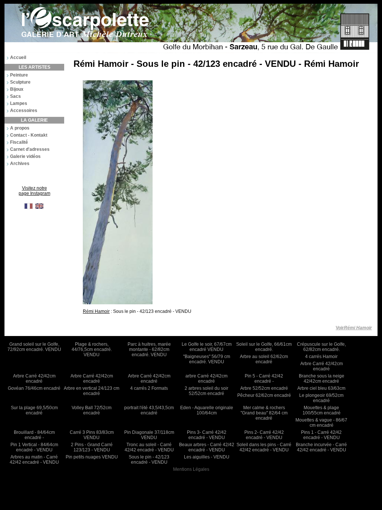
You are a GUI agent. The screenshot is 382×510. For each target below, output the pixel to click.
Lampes (18, 103)
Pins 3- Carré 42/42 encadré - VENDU (206, 435)
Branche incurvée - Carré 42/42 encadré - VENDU (321, 447)
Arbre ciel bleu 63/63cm (321, 388)
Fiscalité (19, 142)
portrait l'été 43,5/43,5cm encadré (149, 410)
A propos (19, 128)
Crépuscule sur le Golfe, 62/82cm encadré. (321, 347)
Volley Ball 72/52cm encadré (92, 410)
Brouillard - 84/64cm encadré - (34, 435)
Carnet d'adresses (30, 149)
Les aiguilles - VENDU (206, 457)
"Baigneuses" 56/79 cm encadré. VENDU (206, 359)
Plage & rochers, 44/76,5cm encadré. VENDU (92, 349)
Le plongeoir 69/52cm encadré (321, 398)
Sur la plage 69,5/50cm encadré (34, 410)
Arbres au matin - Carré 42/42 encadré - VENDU (34, 459)
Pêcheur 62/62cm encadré (264, 395)
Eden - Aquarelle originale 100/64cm (206, 410)
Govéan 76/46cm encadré (34, 388)
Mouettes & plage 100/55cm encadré (322, 410)
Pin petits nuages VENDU (92, 457)
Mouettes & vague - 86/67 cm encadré (321, 422)
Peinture (19, 75)
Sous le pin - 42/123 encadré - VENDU (149, 459)
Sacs (15, 96)
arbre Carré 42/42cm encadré (206, 378)
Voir (354, 327)
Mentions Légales (191, 469)
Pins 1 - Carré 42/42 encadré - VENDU (321, 435)
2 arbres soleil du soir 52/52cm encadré (206, 391)
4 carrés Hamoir (321, 356)
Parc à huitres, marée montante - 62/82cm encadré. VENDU (149, 349)
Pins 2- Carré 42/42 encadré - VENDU (264, 435)
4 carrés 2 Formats (149, 388)
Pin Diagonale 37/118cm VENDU (149, 435)
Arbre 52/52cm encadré (264, 388)
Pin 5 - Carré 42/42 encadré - (264, 378)
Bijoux (17, 89)
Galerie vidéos (25, 156)
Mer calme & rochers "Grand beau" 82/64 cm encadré (264, 413)
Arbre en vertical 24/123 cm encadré (91, 391)
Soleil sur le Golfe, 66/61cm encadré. (264, 347)
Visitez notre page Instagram (34, 191)
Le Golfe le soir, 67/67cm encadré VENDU (207, 347)
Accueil (18, 57)
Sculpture (20, 82)
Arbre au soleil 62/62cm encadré (264, 359)
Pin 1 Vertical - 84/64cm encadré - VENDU (34, 447)
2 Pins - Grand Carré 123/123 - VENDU (92, 447)
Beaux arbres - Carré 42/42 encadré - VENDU (206, 447)
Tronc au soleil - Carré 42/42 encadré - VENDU (149, 447)
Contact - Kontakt (28, 135)
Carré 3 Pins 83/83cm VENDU (92, 435)
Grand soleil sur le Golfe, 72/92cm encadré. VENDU (34, 347)
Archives (19, 163)
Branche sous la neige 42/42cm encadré (321, 378)
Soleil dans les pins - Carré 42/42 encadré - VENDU (264, 447)
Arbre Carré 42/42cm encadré (321, 366)
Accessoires (23, 110)
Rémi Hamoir (96, 311)
